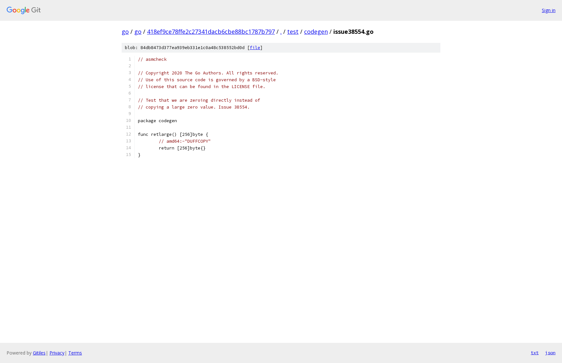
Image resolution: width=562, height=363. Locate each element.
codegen (316, 31)
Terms (75, 353)
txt (535, 353)
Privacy (56, 353)
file (255, 47)
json (550, 353)
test (293, 31)
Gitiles (39, 353)
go (125, 31)
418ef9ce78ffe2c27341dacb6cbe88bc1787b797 (211, 31)
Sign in (548, 10)
